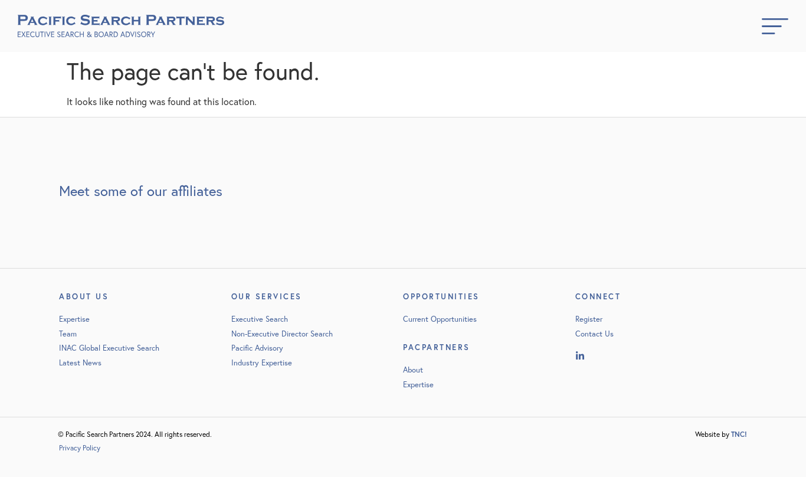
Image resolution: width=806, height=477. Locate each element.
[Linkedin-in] (580, 356)
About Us (84, 297)
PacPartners (436, 347)
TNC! (739, 434)
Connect (598, 297)
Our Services (266, 297)
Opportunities (441, 297)
